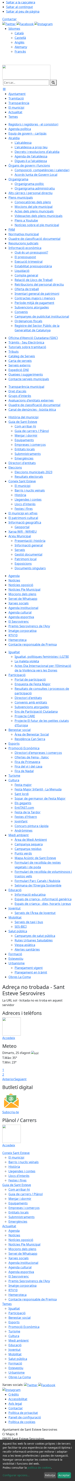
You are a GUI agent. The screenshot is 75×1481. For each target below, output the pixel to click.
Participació (17, 1313)
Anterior (8, 1079)
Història (14, 1167)
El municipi (16, 1157)
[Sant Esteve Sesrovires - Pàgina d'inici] (26, 72)
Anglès (19, 42)
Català (19, 33)
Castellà (20, 38)
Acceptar (64, 1475)
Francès (20, 51)
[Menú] (4, 89)
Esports (14, 1322)
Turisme (14, 1331)
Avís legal (15, 1403)
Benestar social (19, 1318)
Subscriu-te (10, 1112)
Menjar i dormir (19, 1199)
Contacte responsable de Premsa (32, 1299)
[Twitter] (9, 24)
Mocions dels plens (22, 1249)
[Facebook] (25, 24)
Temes (7, 1304)
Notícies (14, 1235)
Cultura (13, 1336)
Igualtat (14, 1308)
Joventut (14, 1350)
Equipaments (18, 1203)
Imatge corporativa (22, 1285)
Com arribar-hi (19, 1189)
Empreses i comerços (24, 1208)
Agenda (14, 1231)
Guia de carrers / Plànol (25, 1194)
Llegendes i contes (21, 1171)
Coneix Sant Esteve (16, 1153)
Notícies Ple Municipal (24, 1244)
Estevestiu (15, 1368)
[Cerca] (53, 82)
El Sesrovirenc (18, 1276)
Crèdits (13, 1394)
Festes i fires (17, 1180)
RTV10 (13, 1290)
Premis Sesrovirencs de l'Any (29, 1281)
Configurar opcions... (16, 1475)
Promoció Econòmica (23, 1327)
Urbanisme (16, 1372)
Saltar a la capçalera (20, 2)
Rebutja (50, 1475)
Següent (20, 1079)
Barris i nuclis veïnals (23, 1162)
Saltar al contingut (19, 7)
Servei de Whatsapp (22, 1253)
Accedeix (8, 1038)
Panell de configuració (24, 1417)
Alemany (21, 47)
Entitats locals (18, 1212)
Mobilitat (15, 1354)
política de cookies (39, 1467)
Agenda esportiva (21, 1272)
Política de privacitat (23, 1413)
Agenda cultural (20, 1267)
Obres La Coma (19, 1377)
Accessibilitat (17, 1399)
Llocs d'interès (18, 1176)
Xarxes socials (18, 1258)
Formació (15, 1363)
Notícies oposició (20, 1240)
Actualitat (9, 1226)
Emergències (17, 1221)
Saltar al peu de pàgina (22, 11)
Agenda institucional (23, 1263)
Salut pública (17, 1359)
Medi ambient (18, 1340)
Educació (15, 1345)
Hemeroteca (17, 1295)
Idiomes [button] (14, 29)
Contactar (9, 19)
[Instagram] (43, 24)
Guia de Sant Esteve (16, 1185)
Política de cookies (21, 1422)
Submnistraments (21, 1217)
